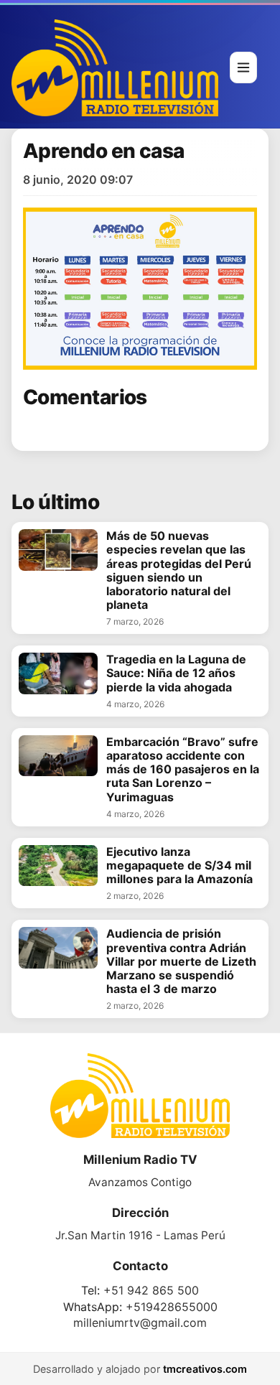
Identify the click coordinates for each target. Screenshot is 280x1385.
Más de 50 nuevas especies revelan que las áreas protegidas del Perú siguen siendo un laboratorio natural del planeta (178, 570)
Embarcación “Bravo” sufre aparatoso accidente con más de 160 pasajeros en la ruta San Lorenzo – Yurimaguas (182, 769)
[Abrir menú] (243, 67)
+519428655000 (172, 1307)
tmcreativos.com (205, 1369)
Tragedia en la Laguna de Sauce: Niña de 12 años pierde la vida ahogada (176, 673)
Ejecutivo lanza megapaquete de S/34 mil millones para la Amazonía (179, 865)
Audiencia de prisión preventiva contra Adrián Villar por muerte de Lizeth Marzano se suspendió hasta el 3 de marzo (181, 961)
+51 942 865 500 (151, 1290)
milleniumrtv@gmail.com (140, 1322)
